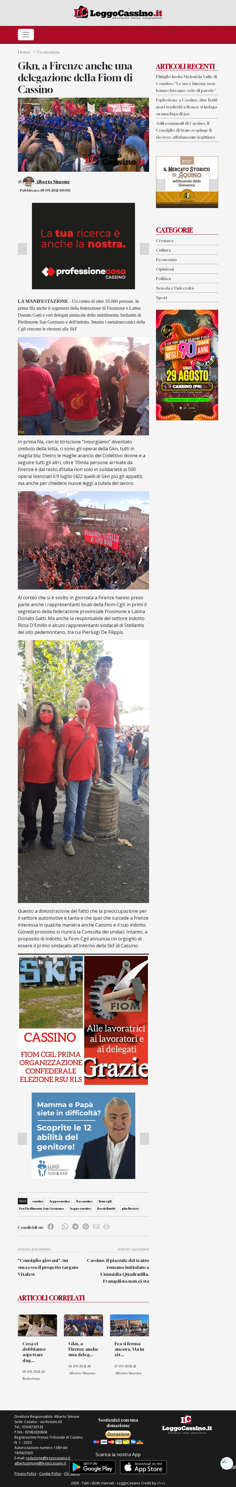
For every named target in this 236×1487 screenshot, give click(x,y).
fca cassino (84, 1201)
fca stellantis (106, 1208)
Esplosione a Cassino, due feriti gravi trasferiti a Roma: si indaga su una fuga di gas (186, 106)
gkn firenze (130, 1208)
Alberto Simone (52, 181)
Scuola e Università (175, 288)
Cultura (163, 249)
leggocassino (60, 1201)
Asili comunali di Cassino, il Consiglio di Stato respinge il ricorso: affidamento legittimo (185, 130)
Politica (163, 278)
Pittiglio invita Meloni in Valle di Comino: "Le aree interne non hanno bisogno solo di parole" (186, 83)
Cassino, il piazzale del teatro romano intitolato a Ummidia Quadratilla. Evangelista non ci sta (118, 1270)
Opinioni (165, 269)
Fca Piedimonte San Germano (41, 1208)
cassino (37, 1201)
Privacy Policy (25, 1473)
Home (24, 52)
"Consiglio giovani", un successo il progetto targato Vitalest (48, 1267)
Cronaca (164, 240)
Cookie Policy (50, 1473)
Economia (48, 52)
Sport (161, 297)
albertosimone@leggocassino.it (40, 1463)
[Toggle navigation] (26, 34)
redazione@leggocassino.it (48, 1458)
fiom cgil (105, 1201)
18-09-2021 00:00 (56, 190)
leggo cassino (80, 1208)
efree (161, 1483)
